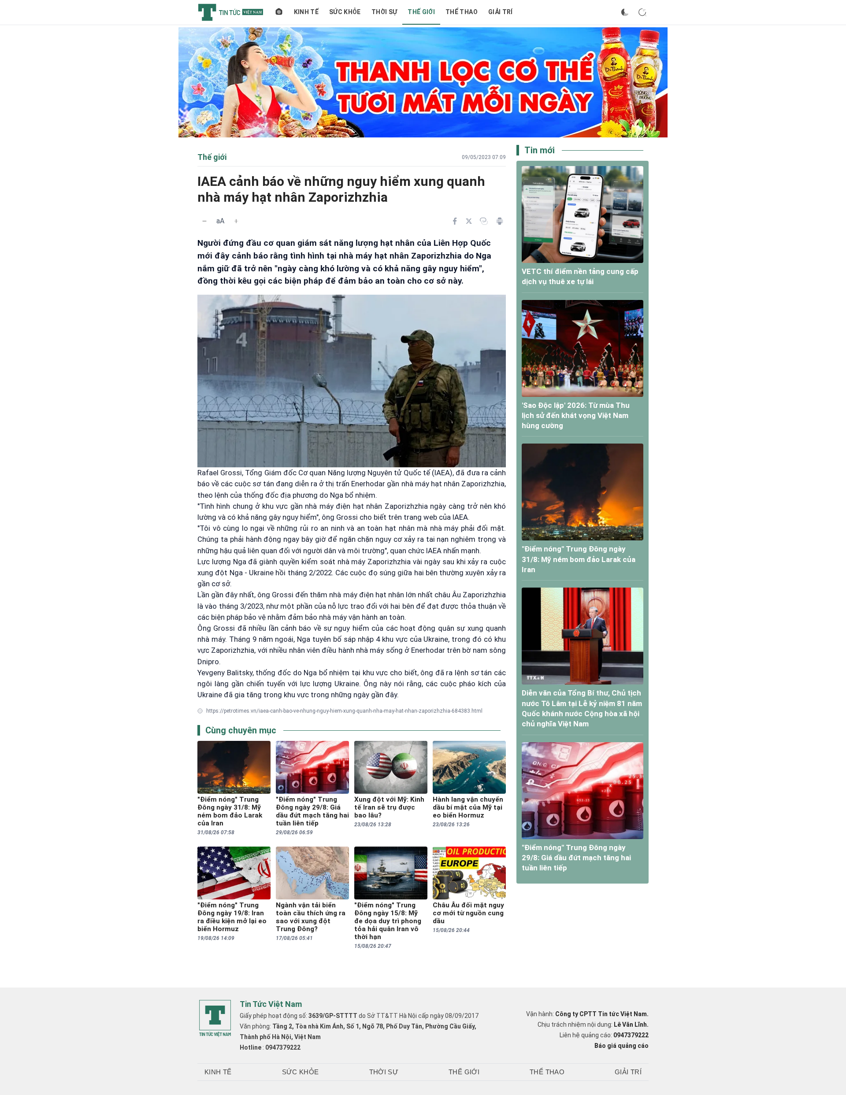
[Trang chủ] (279, 12)
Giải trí (500, 11)
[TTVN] (215, 1018)
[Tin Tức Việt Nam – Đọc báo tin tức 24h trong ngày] (230, 12)
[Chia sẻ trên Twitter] (469, 221)
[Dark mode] (625, 12)
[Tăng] (236, 221)
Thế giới (421, 11)
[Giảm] (204, 221)
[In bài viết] (500, 221)
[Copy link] (484, 221)
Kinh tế (306, 11)
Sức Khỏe (345, 11)
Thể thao (461, 11)
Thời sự (384, 11)
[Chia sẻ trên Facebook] (454, 221)
